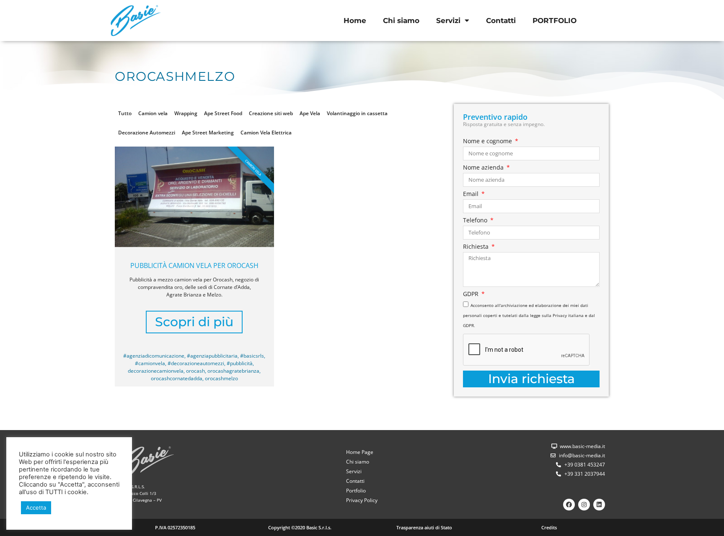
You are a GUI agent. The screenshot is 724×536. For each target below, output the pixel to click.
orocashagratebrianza (233, 370)
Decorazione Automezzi (146, 132)
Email (471, 194)
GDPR (471, 294)
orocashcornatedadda (176, 378)
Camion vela (153, 113)
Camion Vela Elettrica (266, 132)
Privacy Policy (362, 500)
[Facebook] (569, 504)
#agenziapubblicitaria (212, 355)
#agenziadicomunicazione (153, 355)
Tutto (125, 113)
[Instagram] (584, 504)
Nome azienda (484, 168)
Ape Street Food (223, 113)
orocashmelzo (221, 378)
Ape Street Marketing (208, 132)
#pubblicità (240, 363)
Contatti (501, 20)
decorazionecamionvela (156, 370)
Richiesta (476, 247)
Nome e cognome (488, 141)
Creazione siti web (271, 113)
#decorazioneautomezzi (196, 363)
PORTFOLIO (555, 20)
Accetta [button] (36, 507)
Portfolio (356, 490)
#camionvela (150, 363)
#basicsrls (252, 355)
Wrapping (185, 113)
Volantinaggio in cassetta (357, 113)
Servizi (448, 20)
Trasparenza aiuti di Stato (424, 527)
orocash (195, 370)
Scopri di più (194, 322)
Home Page (359, 452)
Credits (549, 527)
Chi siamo (401, 20)
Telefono (476, 220)
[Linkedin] (599, 504)
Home (355, 20)
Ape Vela (310, 113)
